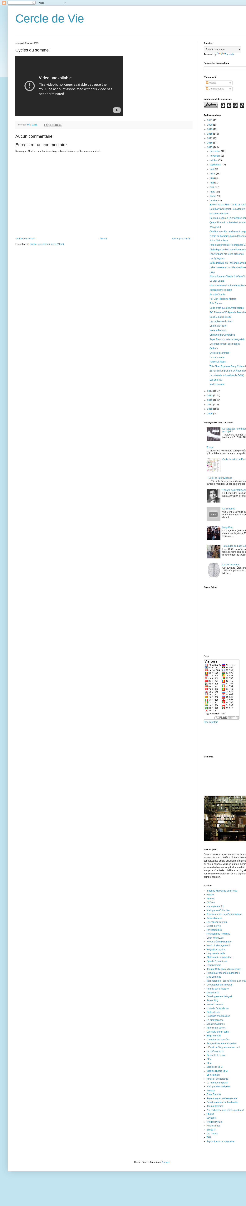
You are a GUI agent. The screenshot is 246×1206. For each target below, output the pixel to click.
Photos (210, 1114)
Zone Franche (214, 1094)
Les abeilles (215, 379)
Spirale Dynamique (217, 961)
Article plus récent (25, 238)
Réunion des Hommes (218, 933)
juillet (213, 173)
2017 (210, 138)
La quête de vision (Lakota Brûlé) (226, 375)
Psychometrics (214, 930)
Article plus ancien (181, 238)
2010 (210, 409)
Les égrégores (217, 258)
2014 (210, 391)
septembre (216, 164)
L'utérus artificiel (217, 325)
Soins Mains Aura (218, 240)
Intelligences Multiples (218, 1086)
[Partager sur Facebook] (56, 125)
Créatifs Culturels (216, 1024)
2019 (210, 129)
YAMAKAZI (215, 227)
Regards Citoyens (216, 949)
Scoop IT (211, 1129)
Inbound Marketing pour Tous (222, 890)
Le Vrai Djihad (216, 281)
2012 (210, 400)
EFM (209, 1059)
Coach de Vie (214, 926)
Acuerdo (211, 1090)
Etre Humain (213, 1074)
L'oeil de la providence (220, 478)
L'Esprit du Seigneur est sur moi (223, 1047)
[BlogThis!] (49, 125)
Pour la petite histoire (218, 988)
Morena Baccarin (218, 330)
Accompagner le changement (222, 1098)
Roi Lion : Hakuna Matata (222, 299)
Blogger (165, 1162)
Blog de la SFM (215, 1067)
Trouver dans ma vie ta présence (226, 254)
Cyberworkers (214, 965)
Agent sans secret (216, 1027)
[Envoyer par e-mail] (45, 125)
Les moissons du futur (220, 321)
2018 (210, 134)
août (212, 169)
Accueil (103, 238)
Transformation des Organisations (224, 914)
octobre (214, 160)
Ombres (213, 348)
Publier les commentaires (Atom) (47, 244)
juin (212, 178)
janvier (214, 200)
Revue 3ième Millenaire (219, 941)
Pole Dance (215, 303)
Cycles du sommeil (219, 353)
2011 (210, 404)
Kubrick (210, 898)
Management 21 (215, 906)
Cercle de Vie (49, 18)
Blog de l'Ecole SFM (217, 1071)
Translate (229, 54)
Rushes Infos (213, 1125)
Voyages (211, 1117)
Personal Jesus (217, 361)
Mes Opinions (214, 976)
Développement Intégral (219, 984)
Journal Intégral (215, 1106)
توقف (212, 272)
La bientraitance (215, 1020)
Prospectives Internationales (221, 1043)
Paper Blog (212, 1000)
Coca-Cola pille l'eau (220, 317)
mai (212, 182)
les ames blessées (219, 213)
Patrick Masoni (214, 918)
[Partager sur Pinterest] (60, 125)
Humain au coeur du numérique (223, 973)
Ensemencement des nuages (224, 344)
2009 (210, 413)
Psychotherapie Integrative (220, 1141)
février (213, 196)
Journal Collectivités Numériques (224, 969)
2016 (210, 142)
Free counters (211, 722)
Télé (209, 1137)
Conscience (213, 992)
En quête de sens (216, 1055)
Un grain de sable (216, 953)
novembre (215, 155)
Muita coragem (217, 384)
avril (212, 187)
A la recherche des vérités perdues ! (225, 1110)
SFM (209, 1063)
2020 (210, 125)
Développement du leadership (222, 1102)
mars (213, 191)
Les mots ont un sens (218, 1031)
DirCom (211, 902)
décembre (215, 151)
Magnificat (227, 527)
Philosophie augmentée (219, 957)
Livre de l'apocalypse (218, 1008)
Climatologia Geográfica (222, 334)
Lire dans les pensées (218, 1039)
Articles (212, 82)
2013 (210, 395)
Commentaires (216, 88)
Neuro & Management (218, 945)
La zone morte (216, 357)
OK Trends (212, 1133)
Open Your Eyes (215, 937)
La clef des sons (230, 564)
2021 (210, 120)
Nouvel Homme (215, 1004)
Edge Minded (214, 1035)
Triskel (210, 447)
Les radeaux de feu (217, 922)
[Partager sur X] (53, 125)
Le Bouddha (228, 508)
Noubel (210, 894)
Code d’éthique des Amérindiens (226, 308)
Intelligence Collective (218, 910)
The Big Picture (215, 1122)
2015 (210, 147)
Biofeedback (213, 1012)
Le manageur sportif (217, 1082)
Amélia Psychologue (217, 1078)
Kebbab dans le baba (220, 290)
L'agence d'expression (218, 1016)
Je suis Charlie (217, 294)
